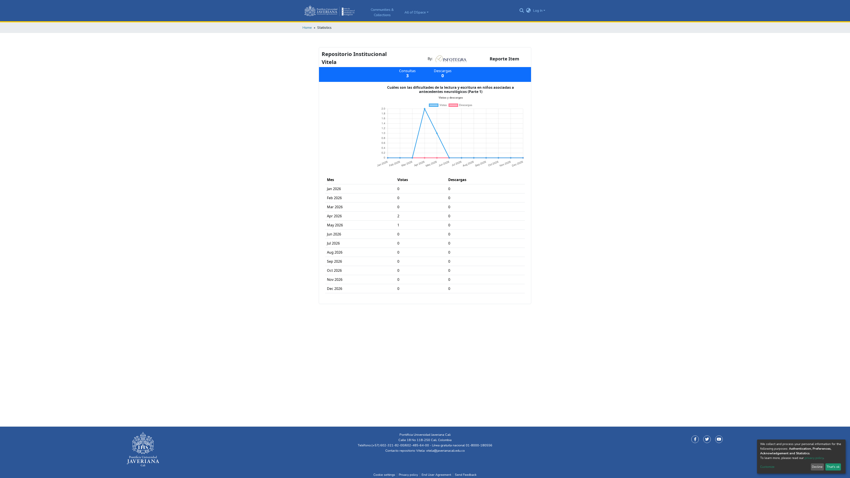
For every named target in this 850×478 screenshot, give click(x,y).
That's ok (833, 467)
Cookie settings (384, 475)
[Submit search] (522, 10)
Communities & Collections (382, 12)
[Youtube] (719, 439)
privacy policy (814, 458)
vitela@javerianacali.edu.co (445, 450)
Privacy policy (408, 475)
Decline (817, 467)
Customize (767, 467)
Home (307, 27)
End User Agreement (436, 475)
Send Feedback (466, 475)
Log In (538, 10)
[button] (528, 10)
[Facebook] (695, 439)
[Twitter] (707, 439)
